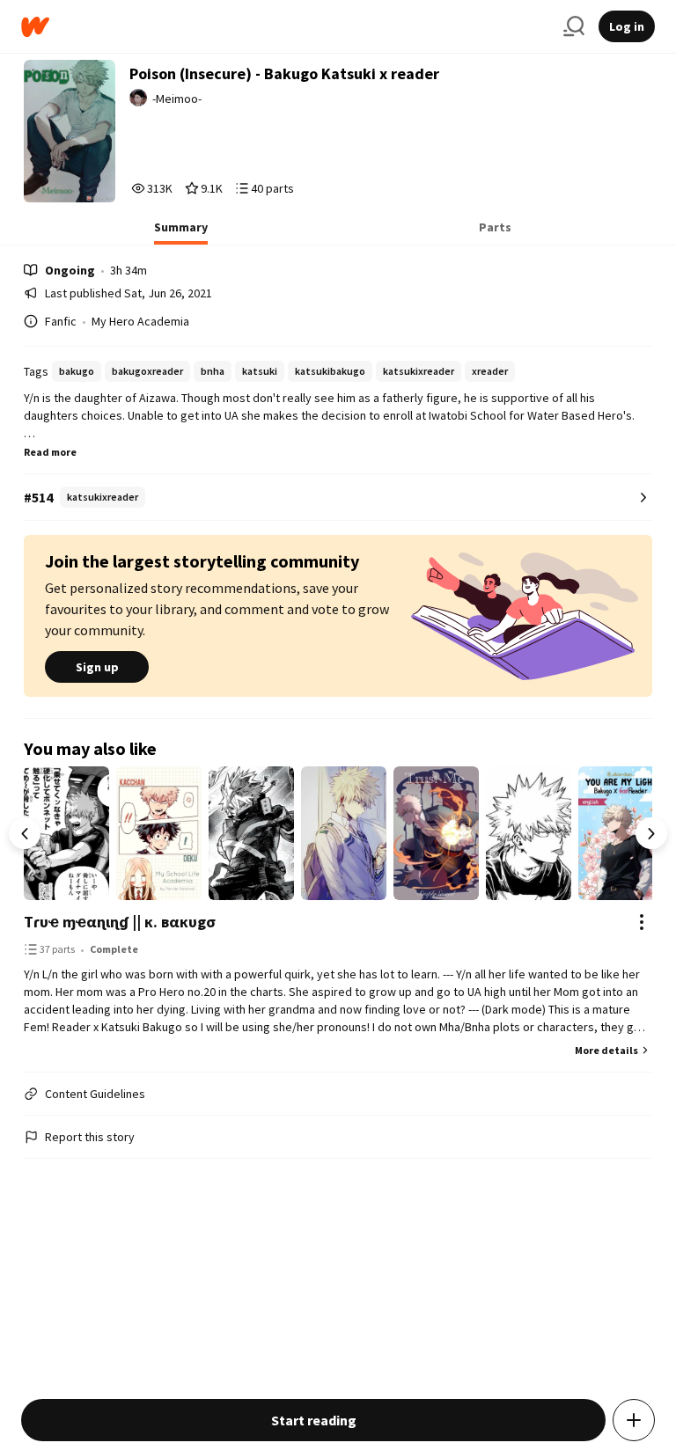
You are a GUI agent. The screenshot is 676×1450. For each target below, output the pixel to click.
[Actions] (641, 922)
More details (606, 1050)
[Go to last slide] (24, 833)
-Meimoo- (177, 98)
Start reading (313, 1420)
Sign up (97, 667)
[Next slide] (651, 833)
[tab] (181, 232)
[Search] (573, 26)
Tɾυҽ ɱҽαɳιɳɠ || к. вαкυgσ (120, 922)
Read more (50, 451)
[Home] (285, 27)
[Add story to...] (634, 1420)
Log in (626, 26)
